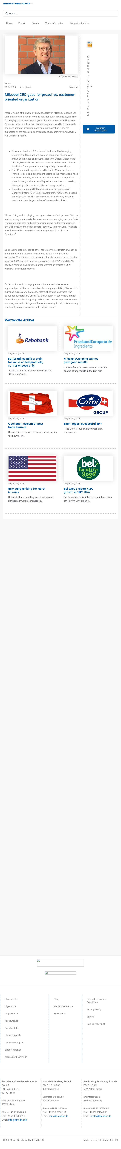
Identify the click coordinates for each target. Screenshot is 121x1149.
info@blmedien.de (17, 1119)
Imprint (90, 1016)
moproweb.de (12, 1013)
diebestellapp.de (13, 1049)
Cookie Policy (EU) (96, 1024)
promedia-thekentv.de (16, 1057)
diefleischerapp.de (14, 1042)
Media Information (54, 23)
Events (35, 23)
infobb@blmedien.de (100, 1116)
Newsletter (59, 1013)
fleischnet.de (11, 1028)
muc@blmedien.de (58, 1116)
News (9, 23)
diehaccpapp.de (13, 1035)
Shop (56, 999)
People (22, 23)
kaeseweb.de (11, 1020)
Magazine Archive (79, 23)
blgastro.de (10, 1006)
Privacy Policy (94, 1009)
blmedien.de (11, 999)
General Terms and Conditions (96, 1001)
